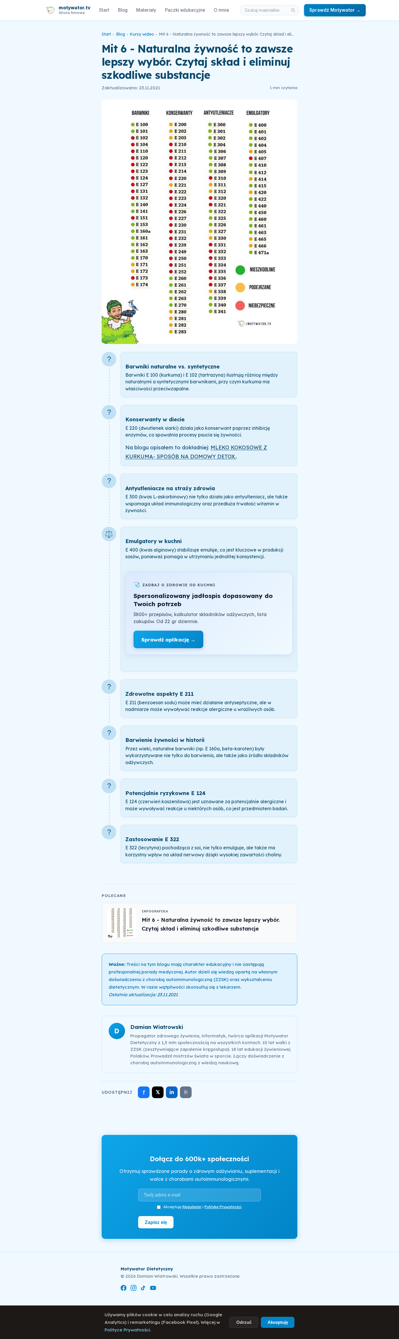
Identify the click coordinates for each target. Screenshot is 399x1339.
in (171, 1092)
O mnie (221, 10)
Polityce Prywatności (127, 1330)
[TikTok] (143, 1289)
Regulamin (192, 1206)
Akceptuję (278, 1322)
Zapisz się (156, 1222)
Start (104, 10)
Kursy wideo (142, 34)
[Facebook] (123, 1289)
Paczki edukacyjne (185, 10)
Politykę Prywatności (222, 1206)
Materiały (146, 10)
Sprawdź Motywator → (334, 10)
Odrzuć (243, 1322)
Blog (123, 10)
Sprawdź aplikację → (168, 640)
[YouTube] (153, 1289)
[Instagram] (133, 1289)
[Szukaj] (293, 10)
